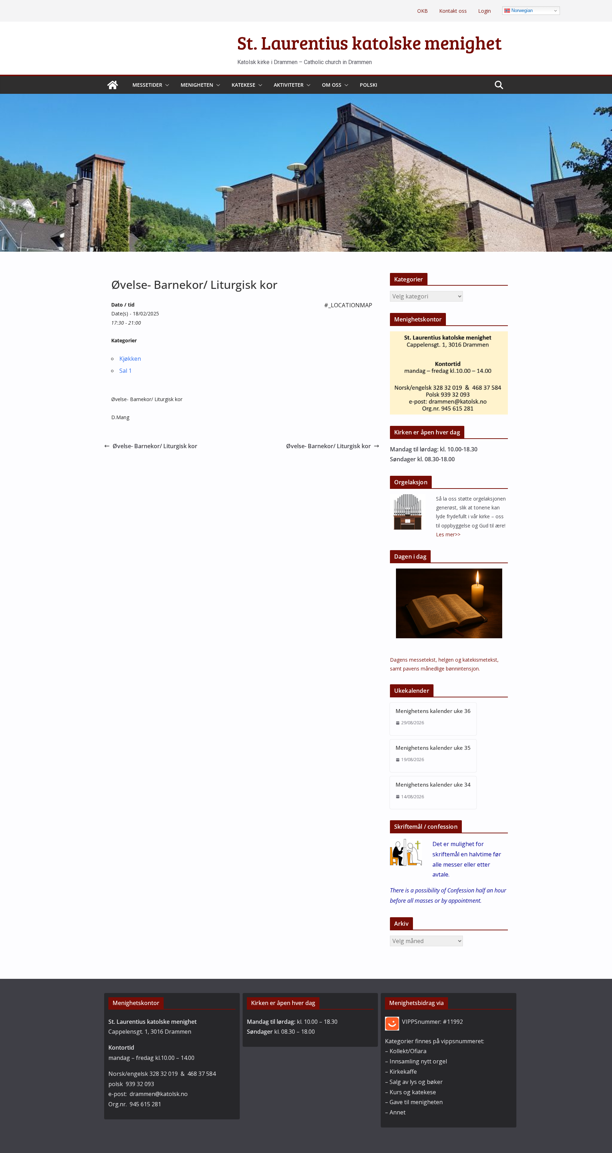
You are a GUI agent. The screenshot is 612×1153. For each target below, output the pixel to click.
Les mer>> (448, 534)
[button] (165, 85)
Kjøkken (130, 359)
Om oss (331, 84)
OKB (422, 10)
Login (484, 10)
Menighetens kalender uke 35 (433, 747)
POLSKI (368, 84)
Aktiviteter (289, 84)
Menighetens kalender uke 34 (433, 784)
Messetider (147, 84)
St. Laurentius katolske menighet (369, 42)
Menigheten (197, 84)
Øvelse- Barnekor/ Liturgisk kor (155, 446)
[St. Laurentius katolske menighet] (112, 85)
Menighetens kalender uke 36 (433, 710)
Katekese (243, 84)
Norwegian (521, 10)
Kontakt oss (453, 10)
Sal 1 (125, 371)
